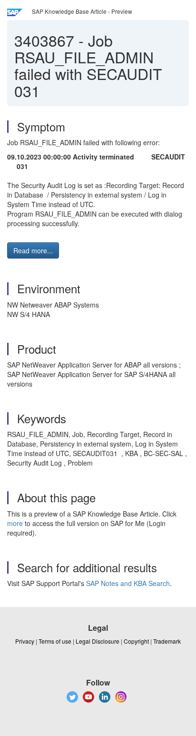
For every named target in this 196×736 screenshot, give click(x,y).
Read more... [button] (33, 250)
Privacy (24, 641)
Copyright (136, 641)
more (15, 523)
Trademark (167, 641)
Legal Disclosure (97, 641)
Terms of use (55, 641)
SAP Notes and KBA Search (128, 583)
